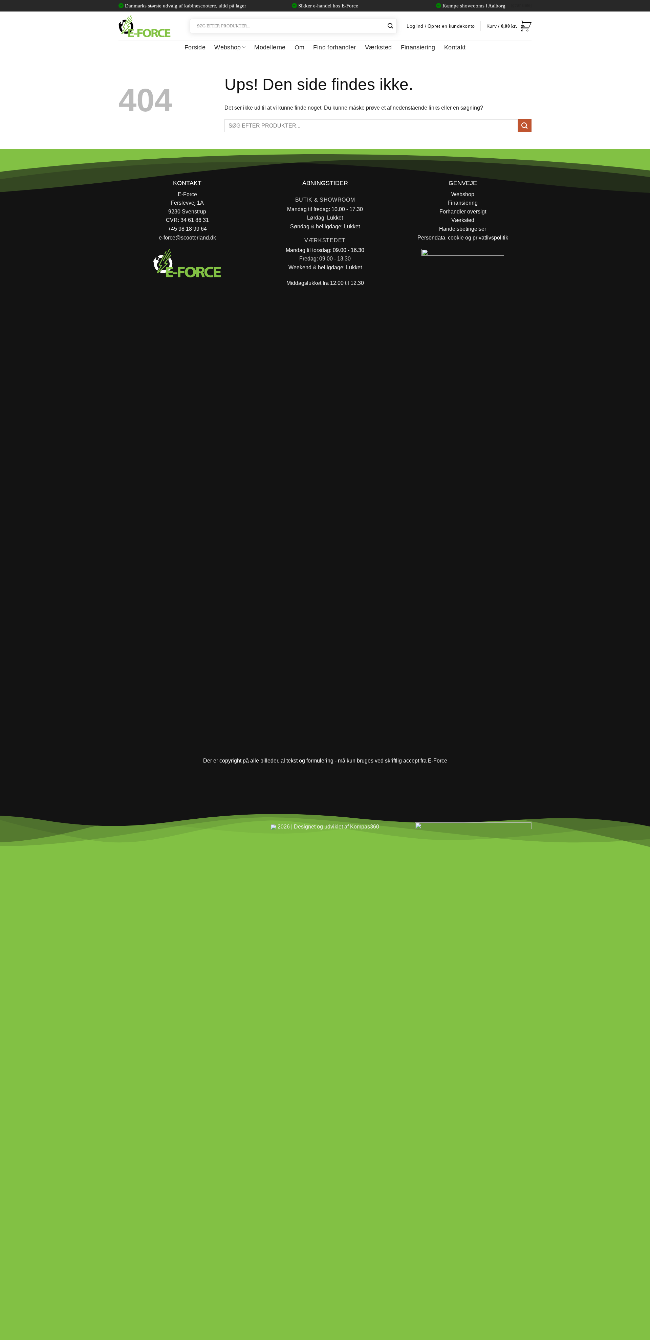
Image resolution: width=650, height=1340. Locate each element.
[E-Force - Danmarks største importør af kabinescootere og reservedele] (144, 26)
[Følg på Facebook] (126, 829)
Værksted (378, 47)
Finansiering (418, 47)
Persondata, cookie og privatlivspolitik (462, 238)
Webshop (227, 47)
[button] (509, 26)
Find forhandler (334, 47)
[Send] (390, 26)
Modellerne (270, 47)
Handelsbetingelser (462, 229)
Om (300, 47)
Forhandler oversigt (462, 211)
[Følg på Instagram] (142, 829)
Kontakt (454, 47)
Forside (195, 47)
